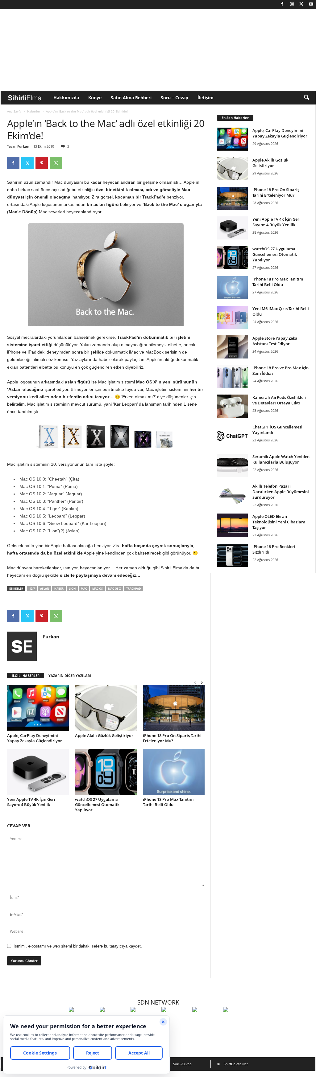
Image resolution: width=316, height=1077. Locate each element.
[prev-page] (195, 682)
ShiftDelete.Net (236, 1064)
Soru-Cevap (182, 1064)
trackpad (133, 589)
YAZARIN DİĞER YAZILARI (69, 675)
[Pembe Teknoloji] (206, 1021)
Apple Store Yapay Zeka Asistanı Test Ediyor (274, 340)
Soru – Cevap (174, 97)
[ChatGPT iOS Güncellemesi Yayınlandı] (232, 435)
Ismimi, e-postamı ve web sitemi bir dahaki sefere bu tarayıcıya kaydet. (78, 946)
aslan (44, 589)
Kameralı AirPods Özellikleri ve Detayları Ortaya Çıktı (279, 400)
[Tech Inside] (175, 1021)
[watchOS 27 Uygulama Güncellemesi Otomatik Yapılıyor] (106, 772)
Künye (95, 97)
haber (59, 589)
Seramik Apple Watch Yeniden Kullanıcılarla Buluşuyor (281, 459)
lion (72, 589)
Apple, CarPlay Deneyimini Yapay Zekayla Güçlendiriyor (34, 738)
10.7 (32, 589)
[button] (306, 97)
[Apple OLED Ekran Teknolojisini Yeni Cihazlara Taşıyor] (232, 525)
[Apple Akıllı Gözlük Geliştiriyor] (106, 708)
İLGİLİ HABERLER (26, 675)
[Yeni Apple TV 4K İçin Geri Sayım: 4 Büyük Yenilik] (38, 772)
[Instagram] (292, 4)
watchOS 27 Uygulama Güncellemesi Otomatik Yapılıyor (97, 804)
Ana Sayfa (14, 111)
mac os (97, 589)
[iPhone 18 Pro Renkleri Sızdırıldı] (232, 555)
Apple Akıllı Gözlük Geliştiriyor (104, 735)
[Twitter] (301, 4)
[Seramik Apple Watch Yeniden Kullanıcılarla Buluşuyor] (232, 465)
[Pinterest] (41, 163)
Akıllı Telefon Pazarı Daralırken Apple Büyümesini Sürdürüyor (280, 491)
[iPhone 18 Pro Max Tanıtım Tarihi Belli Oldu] (174, 772)
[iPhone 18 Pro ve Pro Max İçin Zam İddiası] (232, 376)
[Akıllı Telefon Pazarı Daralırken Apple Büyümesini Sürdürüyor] (232, 494)
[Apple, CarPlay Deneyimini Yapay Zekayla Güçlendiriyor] (38, 708)
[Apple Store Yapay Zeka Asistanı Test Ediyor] (232, 346)
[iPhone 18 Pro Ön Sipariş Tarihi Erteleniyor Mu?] (174, 708)
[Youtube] (311, 4)
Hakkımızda (66, 97)
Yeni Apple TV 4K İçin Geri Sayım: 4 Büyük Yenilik (31, 801)
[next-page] (202, 682)
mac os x (114, 589)
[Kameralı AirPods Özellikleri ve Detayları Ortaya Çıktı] (232, 406)
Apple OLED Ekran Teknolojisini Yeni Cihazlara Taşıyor (279, 522)
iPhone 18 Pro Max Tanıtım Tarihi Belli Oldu (168, 801)
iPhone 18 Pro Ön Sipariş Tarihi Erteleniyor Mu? (172, 738)
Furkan (23, 146)
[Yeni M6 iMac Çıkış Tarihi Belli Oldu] (232, 317)
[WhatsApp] (56, 163)
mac (84, 589)
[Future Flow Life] (237, 1021)
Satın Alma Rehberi (131, 97)
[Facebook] (282, 4)
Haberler (33, 111)
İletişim (206, 97)
